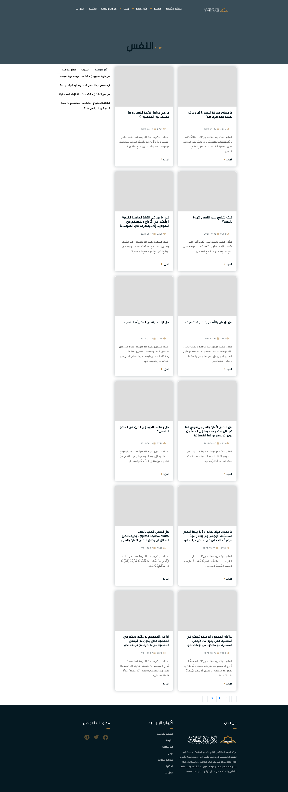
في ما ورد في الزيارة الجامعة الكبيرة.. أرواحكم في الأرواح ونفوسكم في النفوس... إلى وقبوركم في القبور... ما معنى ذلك (144, 224)
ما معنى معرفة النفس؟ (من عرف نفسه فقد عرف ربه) (210, 115)
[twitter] (96, 738)
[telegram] (87, 738)
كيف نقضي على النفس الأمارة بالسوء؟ (212, 220)
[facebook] (105, 738)
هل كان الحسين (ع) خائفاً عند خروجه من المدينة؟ (85, 77)
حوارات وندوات (108, 9)
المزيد (229, 160)
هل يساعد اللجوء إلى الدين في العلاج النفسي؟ (144, 429)
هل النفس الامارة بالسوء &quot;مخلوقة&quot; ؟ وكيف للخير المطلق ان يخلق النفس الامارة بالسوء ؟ (145, 538)
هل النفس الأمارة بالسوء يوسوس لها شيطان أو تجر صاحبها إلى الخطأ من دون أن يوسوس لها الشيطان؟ (208, 431)
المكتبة (92, 9)
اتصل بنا (80, 9)
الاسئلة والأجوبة (174, 9)
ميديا (126, 9)
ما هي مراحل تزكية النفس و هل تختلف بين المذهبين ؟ (148, 115)
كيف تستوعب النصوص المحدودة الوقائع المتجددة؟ (85, 85)
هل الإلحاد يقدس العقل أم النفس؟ (146, 322)
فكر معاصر (141, 9)
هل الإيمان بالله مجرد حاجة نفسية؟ (208, 322)
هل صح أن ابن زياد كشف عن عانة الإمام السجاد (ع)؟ (84, 94)
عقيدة (157, 9)
